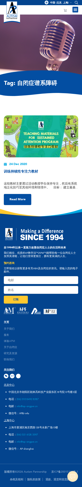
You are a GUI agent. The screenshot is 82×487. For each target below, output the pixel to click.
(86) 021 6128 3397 (27, 434)
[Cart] (65, 10)
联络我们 (9, 359)
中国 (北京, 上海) (59, 2)
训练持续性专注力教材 (21, 171)
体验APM (9, 341)
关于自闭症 (10, 347)
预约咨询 (9, 263)
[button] (75, 2)
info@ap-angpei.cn (27, 406)
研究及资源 (10, 353)
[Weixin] (6, 376)
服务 (6, 335)
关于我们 (9, 329)
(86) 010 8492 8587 (28, 399)
